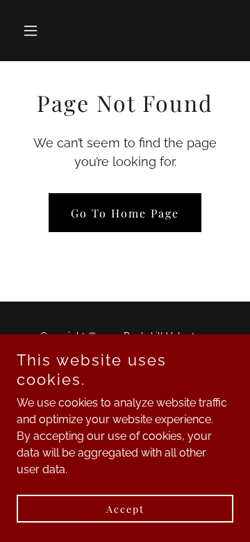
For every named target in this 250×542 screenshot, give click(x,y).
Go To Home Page (125, 213)
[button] (33, 30)
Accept (125, 509)
